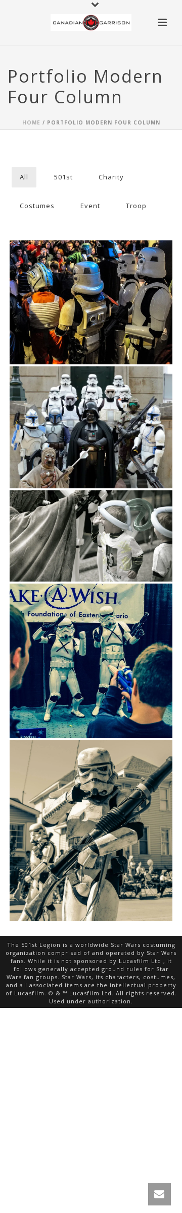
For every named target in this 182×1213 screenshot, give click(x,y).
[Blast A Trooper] (110, 634)
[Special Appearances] (110, 283)
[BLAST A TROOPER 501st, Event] (91, 661)
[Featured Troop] (110, 797)
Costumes (37, 205)
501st (63, 176)
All (24, 176)
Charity (111, 176)
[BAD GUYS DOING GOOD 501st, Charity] (91, 536)
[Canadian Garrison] (91, 22)
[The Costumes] (110, 409)
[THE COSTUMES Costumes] (91, 427)
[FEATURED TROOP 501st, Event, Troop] (91, 830)
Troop (136, 205)
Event (90, 205)
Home (31, 122)
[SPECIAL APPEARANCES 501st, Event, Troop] (91, 302)
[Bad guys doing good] (110, 525)
